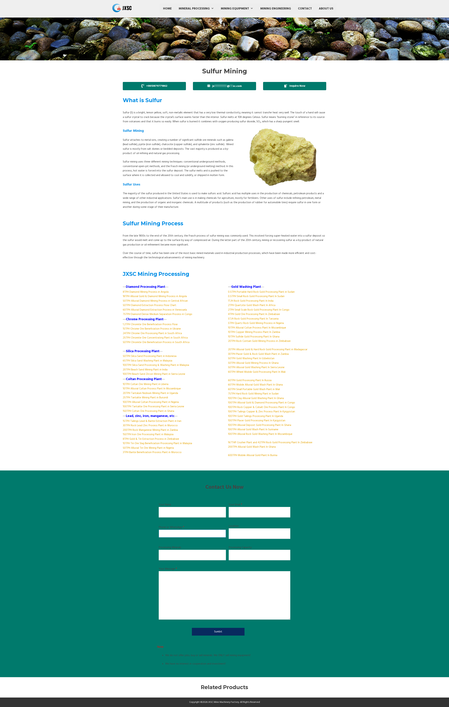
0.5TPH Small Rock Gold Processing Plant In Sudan (256, 296)
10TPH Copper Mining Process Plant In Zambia (254, 332)
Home (167, 8)
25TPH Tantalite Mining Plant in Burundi (145, 398)
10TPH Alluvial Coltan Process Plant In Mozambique (152, 389)
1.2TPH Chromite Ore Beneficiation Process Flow (150, 324)
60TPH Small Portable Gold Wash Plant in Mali (254, 389)
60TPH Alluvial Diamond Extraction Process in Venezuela (155, 310)
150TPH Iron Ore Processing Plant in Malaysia (148, 434)
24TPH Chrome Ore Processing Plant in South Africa (152, 333)
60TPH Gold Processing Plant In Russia (250, 380)
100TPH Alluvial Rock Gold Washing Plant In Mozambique (260, 434)
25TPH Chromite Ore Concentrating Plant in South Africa (155, 338)
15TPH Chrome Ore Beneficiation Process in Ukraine (152, 329)
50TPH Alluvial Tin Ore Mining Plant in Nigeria (148, 448)
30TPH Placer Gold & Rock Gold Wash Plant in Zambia (258, 354)
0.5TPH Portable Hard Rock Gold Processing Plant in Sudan (261, 292)
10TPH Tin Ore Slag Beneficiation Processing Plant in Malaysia (157, 443)
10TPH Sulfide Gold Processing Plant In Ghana (253, 337)
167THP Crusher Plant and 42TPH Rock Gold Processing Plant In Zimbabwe (270, 442)
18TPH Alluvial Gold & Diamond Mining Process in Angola (155, 296)
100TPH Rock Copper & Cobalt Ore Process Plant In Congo (261, 407)
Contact (305, 8)
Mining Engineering (275, 8)
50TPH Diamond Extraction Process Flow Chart (149, 305)
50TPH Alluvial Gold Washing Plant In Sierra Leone (256, 367)
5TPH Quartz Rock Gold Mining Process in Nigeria (256, 323)
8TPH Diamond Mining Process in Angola (146, 292)
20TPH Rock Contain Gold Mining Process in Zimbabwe (259, 341)
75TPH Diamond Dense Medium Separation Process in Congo (157, 314)
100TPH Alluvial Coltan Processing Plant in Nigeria (151, 402)
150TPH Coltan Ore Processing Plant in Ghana (148, 411)
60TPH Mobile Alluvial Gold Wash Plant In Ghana (255, 385)
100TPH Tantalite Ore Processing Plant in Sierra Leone (153, 406)
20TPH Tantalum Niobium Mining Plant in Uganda (150, 393)
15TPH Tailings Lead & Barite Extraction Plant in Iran (152, 421)
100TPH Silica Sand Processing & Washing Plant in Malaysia (156, 365)
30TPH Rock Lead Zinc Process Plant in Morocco (150, 425)
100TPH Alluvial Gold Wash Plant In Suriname (253, 429)
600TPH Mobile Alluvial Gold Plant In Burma (252, 455)
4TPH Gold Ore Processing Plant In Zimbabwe (254, 314)
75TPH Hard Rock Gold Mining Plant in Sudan (253, 394)
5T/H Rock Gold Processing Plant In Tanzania (253, 319)
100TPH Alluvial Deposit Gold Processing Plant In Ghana (259, 425)
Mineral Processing (194, 8)
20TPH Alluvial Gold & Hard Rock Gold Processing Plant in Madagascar (267, 349)
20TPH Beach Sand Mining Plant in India (145, 370)
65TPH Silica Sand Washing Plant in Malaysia (147, 361)
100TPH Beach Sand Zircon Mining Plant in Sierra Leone (154, 374)
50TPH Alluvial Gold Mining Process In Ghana (253, 363)
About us (326, 8)
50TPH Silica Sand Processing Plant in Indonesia (149, 356)
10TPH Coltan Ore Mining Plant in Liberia (145, 384)
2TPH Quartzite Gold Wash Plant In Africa (251, 305)
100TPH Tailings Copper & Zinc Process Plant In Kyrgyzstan (261, 412)
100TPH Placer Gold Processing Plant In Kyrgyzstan (256, 421)
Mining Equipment (235, 8)
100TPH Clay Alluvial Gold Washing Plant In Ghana (256, 398)
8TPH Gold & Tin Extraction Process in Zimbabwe (151, 439)
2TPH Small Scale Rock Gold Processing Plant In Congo (258, 310)
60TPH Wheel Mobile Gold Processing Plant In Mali (257, 372)
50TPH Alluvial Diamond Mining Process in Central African (155, 301)
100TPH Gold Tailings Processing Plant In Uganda (255, 416)
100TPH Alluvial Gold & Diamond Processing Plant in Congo (261, 403)
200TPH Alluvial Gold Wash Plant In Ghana (252, 447)
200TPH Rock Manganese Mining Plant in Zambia (150, 430)
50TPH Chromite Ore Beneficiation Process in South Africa (156, 342)
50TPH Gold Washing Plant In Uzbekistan (251, 358)
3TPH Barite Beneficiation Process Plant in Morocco (152, 452)
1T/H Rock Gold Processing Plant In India (250, 301)
